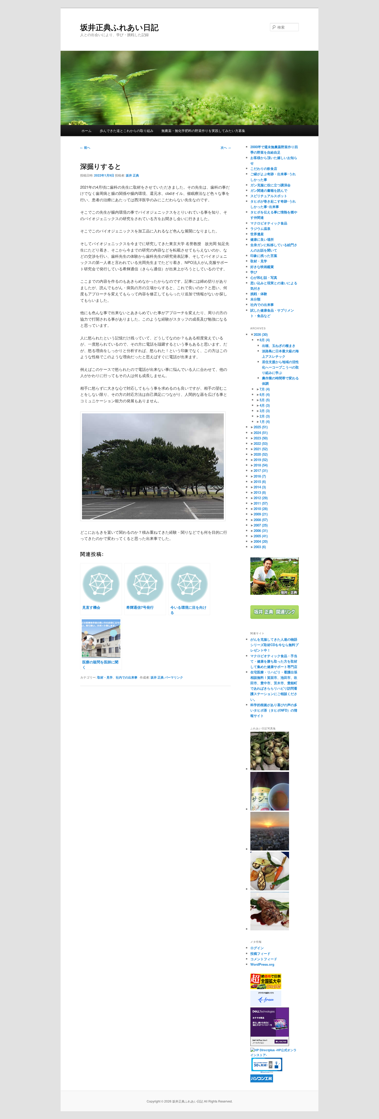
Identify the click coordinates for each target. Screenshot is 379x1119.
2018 (261, 465)
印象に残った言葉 (263, 255)
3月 (265, 410)
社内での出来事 (126, 677)
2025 (261, 426)
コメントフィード (263, 958)
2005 (261, 535)
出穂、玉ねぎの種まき (278, 345)
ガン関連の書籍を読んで (268, 190)
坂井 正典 (132, 175)
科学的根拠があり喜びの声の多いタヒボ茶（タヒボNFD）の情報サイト (273, 710)
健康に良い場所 (262, 239)
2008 (261, 519)
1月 (265, 421)
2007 (261, 525)
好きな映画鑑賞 (262, 266)
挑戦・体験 (258, 293)
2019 (261, 459)
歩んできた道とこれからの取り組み (126, 130)
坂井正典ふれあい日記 (119, 26)
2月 (265, 416)
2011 (261, 503)
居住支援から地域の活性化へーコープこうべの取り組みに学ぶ (280, 367)
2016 (260, 476)
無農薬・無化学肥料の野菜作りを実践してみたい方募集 (203, 130)
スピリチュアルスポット (268, 195)
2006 (261, 530)
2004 (261, 541)
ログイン (257, 947)
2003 (260, 546)
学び (253, 272)
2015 (260, 481)
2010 (261, 508)
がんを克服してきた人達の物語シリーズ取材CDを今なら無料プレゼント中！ (274, 645)
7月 (265, 389)
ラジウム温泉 (260, 228)
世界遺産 (257, 233)
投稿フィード (260, 953)
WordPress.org (262, 964)
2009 (261, 514)
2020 (261, 454)
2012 (261, 497)
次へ (226, 147)
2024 (261, 432)
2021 (261, 448)
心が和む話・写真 (263, 277)
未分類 (255, 299)
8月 (265, 339)
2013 (260, 492)
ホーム (86, 130)
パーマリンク (173, 677)
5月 (265, 399)
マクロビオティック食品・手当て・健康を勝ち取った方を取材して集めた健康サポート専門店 (273, 661)
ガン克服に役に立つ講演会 (270, 184)
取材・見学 (105, 677)
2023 (261, 438)
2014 (260, 487)
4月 (265, 405)
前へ (85, 147)
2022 (261, 443)
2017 (261, 470)
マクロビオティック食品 (268, 223)
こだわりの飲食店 (263, 168)
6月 (265, 394)
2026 (261, 334)
